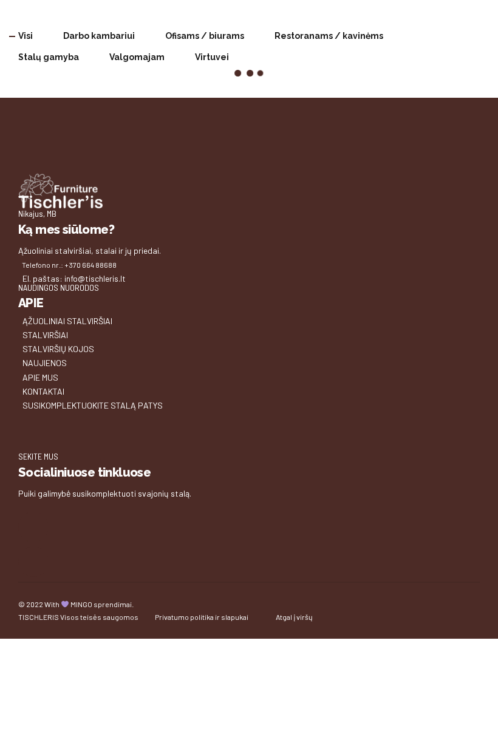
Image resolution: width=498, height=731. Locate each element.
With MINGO (68, 604)
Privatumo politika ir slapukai (201, 617)
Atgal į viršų (294, 617)
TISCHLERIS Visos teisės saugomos (78, 617)
